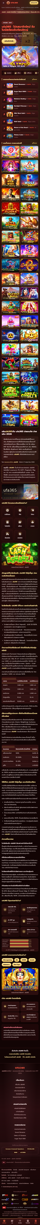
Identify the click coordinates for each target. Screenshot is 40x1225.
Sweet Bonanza (20, 1132)
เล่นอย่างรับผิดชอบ (20, 1108)
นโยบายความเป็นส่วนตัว (27, 1215)
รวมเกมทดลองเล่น (20, 1129)
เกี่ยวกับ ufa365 (20, 1085)
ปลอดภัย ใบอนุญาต (24, 1170)
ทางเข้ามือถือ (15, 1181)
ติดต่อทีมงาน (20, 1094)
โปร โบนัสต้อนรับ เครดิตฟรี (15, 1175)
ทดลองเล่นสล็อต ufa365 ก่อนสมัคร (20, 1054)
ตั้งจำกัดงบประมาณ (20, 1115)
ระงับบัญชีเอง (20, 1112)
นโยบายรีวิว (14, 1172)
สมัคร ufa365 (11, 1178)
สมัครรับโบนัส (8, 41)
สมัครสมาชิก (34, 3)
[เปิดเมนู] (3, 3)
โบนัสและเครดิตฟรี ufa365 (13, 1057)
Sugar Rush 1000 (20, 1139)
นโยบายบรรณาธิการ (20, 1091)
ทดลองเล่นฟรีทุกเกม (12, 1183)
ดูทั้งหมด (34, 79)
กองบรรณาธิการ (20, 1088)
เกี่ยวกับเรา (33, 1170)
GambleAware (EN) (20, 1118)
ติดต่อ (31, 1183)
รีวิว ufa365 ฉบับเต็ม (29, 1057)
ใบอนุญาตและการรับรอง (20, 1097)
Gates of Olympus (20, 1135)
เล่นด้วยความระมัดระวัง (21, 1210)
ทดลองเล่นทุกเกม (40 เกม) (10, 1187)
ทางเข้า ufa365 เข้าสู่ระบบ (23, 1178)
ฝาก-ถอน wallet (6, 1181)
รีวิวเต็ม (15, 1170)
